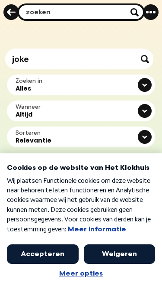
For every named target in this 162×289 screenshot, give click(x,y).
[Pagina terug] (11, 12)
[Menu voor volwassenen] (151, 12)
